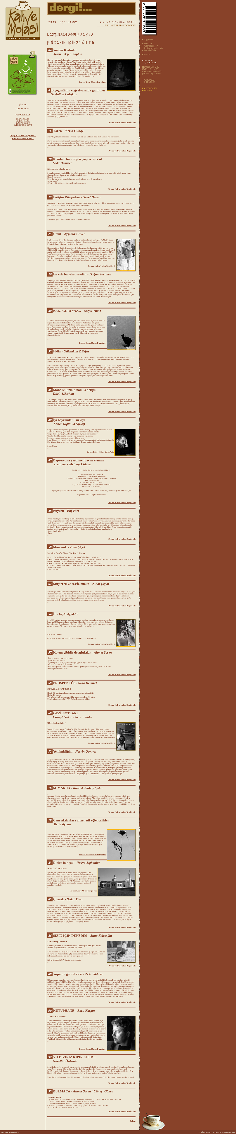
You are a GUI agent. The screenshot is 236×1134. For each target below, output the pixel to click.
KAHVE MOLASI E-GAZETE (149, 89)
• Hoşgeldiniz (148, 39)
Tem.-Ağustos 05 (151, 73)
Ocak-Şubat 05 (150, 67)
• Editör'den (147, 43)
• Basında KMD (149, 50)
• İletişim (146, 54)
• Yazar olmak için (150, 46)
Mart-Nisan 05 (150, 69)
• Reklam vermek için (152, 48)
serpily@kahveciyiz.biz (83, 333)
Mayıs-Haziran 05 (151, 71)
